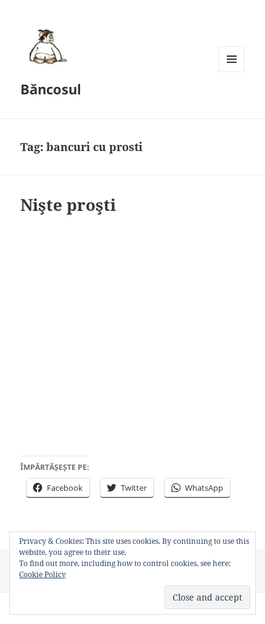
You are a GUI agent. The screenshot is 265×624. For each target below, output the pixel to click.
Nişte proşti (68, 205)
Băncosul (50, 89)
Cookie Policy (42, 574)
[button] (46, 46)
